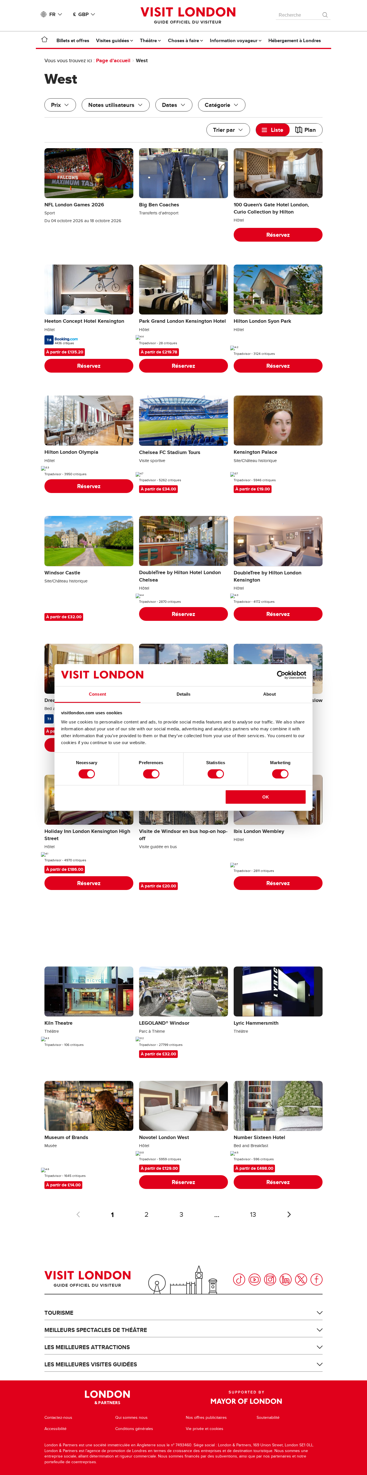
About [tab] (269, 694)
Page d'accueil (113, 60)
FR (52, 14)
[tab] (273, 130)
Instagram (270, 1279)
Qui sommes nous (131, 1417)
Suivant (289, 1214)
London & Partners (107, 1397)
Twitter (301, 1279)
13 (253, 1214)
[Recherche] (325, 13)
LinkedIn (286, 1279)
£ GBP (81, 14)
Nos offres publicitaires (206, 1417)
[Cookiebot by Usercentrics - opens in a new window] (281, 675)
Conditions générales (134, 1429)
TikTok (239, 1279)
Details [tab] (184, 694)
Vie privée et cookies (204, 1429)
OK (265, 797)
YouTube (255, 1279)
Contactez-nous (58, 1417)
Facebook (317, 1279)
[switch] (151, 773)
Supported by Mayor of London (246, 1397)
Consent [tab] (97, 694)
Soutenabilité (268, 1417)
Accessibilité (55, 1429)
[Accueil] (44, 40)
